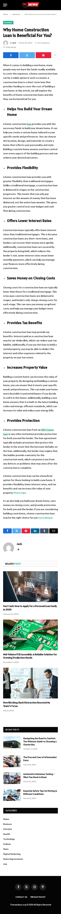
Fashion (7, 844)
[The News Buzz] (30, 5)
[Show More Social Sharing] (55, 55)
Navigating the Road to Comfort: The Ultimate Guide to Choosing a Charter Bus (40, 741)
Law (5, 864)
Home (6, 819)
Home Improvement (13, 859)
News (5, 849)
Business (8, 23)
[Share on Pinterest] (43, 55)
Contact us (21, 897)
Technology (9, 839)
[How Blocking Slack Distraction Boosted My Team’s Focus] (30, 683)
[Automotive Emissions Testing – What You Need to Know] (11, 778)
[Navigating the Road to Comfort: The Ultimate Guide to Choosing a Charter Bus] (11, 742)
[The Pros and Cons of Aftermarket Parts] (11, 761)
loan (29, 123)
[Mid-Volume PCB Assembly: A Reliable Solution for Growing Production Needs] (30, 635)
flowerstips (19, 492)
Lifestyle (7, 829)
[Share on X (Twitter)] (27, 55)
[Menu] (5, 5)
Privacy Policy (38, 897)
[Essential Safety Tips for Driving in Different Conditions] (11, 795)
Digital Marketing (11, 854)
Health (6, 834)
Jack (14, 43)
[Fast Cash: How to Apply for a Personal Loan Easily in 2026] (30, 586)
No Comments (44, 43)
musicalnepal (45, 517)
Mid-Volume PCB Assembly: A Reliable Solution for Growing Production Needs (30, 656)
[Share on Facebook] (11, 55)
